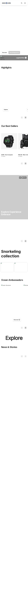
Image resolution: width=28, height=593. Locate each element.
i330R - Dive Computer (7, 154)
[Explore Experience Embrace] (14, 197)
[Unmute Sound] (20, 177)
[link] (4, 52)
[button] (21, 3)
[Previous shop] (22, 117)
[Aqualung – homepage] (11, 3)
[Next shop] (25, 117)
